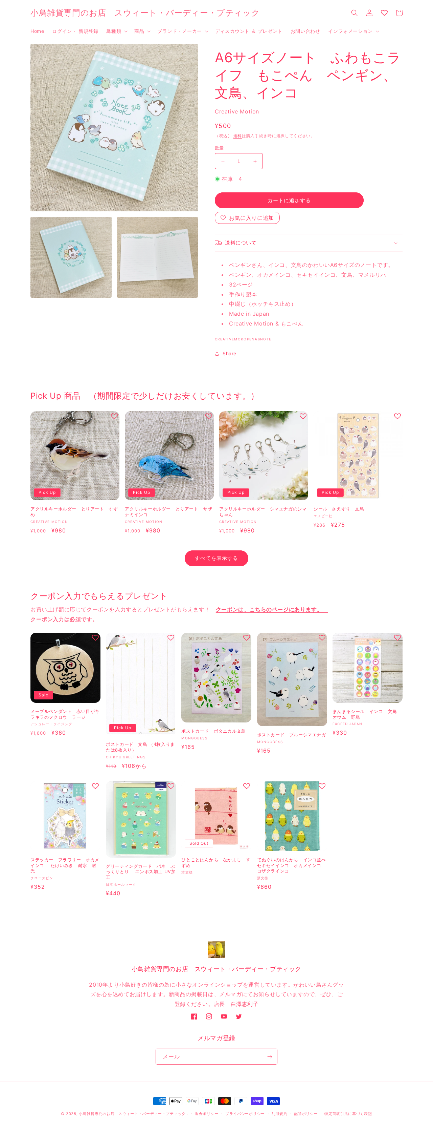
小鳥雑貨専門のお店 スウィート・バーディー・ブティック (132, 1113)
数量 (219, 147)
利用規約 (280, 1113)
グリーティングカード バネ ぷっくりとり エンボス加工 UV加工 (141, 871)
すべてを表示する (216, 558)
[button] (116, 31)
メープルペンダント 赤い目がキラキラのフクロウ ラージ (64, 714)
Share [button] (229, 353)
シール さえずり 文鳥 (339, 508)
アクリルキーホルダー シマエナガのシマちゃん (262, 511)
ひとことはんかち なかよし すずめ (215, 862)
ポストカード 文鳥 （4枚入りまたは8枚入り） (140, 747)
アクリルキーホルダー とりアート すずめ (74, 511)
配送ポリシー (306, 1113)
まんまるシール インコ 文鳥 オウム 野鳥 (367, 714)
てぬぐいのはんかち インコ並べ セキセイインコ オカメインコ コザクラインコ (291, 865)
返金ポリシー (207, 1113)
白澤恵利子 (245, 1004)
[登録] (269, 1057)
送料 (237, 135)
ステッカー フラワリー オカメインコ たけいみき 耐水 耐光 (64, 865)
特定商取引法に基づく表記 (348, 1113)
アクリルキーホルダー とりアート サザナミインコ (168, 511)
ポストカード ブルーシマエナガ (291, 734)
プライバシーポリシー (245, 1113)
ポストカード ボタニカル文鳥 (213, 731)
